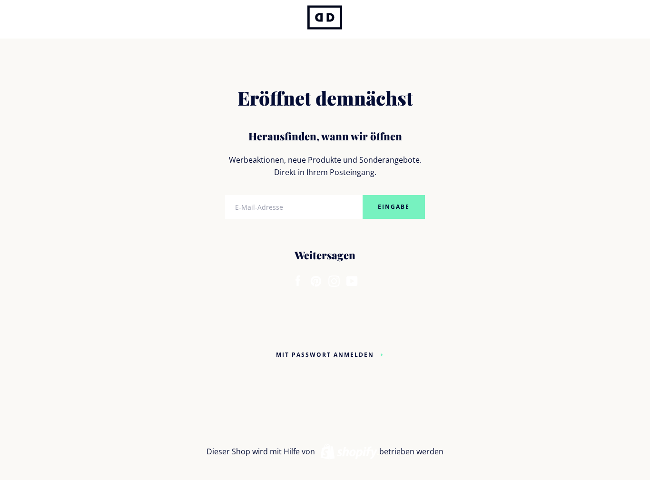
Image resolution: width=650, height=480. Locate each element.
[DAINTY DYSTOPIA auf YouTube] (352, 279)
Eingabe (394, 207)
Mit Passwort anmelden (325, 355)
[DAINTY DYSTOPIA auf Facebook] (298, 279)
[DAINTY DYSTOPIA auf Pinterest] (316, 279)
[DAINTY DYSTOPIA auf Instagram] (334, 279)
